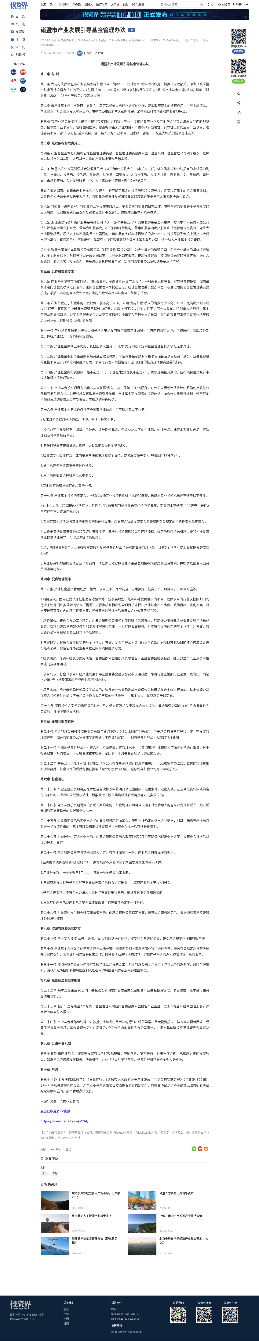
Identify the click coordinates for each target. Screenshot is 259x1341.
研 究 (20, 47)
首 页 (20, 16)
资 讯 (20, 24)
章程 (55, 1173)
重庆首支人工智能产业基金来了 (92, 1216)
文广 (44, 1173)
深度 (43, 4)
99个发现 (138, 4)
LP (131, 30)
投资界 (88, 53)
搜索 (66, 1309)
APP (213, 4)
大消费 (115, 4)
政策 (68, 1149)
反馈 (66, 1313)
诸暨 (43, 1149)
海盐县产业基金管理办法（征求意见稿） (94, 1240)
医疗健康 (102, 4)
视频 (126, 4)
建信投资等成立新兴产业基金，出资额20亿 (96, 1195)
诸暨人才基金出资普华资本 (176, 1193)
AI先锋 (76, 4)
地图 (66, 1318)
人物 (42, 1167)
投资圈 (20, 32)
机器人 (88, 4)
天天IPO (64, 4)
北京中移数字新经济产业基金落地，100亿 (183, 1240)
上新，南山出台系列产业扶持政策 (180, 1216)
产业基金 (55, 1149)
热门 (52, 4)
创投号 (20, 55)
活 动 (20, 39)
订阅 (66, 1323)
